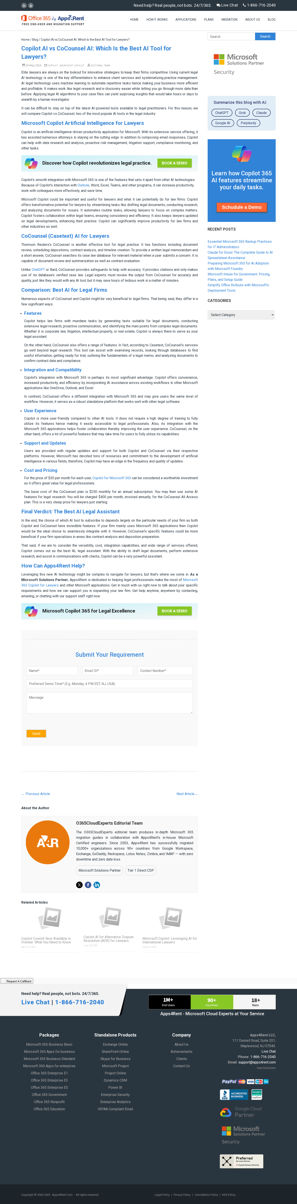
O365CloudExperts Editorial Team (109, 823)
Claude (261, 113)
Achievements (181, 1052)
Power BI (115, 1087)
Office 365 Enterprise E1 (49, 1073)
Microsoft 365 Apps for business (49, 1052)
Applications (185, 19)
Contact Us (181, 1066)
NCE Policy (228, 1194)
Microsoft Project (115, 1066)
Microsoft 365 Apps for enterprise (49, 1066)
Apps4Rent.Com (62, 1194)
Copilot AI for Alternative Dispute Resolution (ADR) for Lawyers (108, 939)
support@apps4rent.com (257, 1062)
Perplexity (248, 123)
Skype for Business (115, 1059)
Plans (209, 19)
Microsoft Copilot (72, 65)
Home (134, 19)
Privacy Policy (182, 1194)
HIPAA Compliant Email (115, 1109)
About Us (252, 19)
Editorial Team (100, 65)
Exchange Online (115, 1044)
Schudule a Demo (242, 207)
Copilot (53, 65)
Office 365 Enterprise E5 (49, 1087)
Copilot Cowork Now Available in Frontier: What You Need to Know (46, 940)
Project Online (115, 1073)
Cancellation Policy (207, 1194)
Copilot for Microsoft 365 (111, 478)
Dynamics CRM (115, 1080)
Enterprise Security (115, 1095)
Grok (242, 113)
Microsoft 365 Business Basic (49, 1044)
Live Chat (229, 5)
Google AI (222, 123)
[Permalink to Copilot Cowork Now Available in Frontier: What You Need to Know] (49, 918)
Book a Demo (174, 163)
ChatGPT (38, 270)
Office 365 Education (49, 1109)
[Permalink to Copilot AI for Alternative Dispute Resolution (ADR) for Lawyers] (109, 917)
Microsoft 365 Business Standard (49, 1059)
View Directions (266, 1068)
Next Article (187, 794)
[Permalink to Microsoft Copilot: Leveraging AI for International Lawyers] (170, 918)
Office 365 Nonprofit (49, 1102)
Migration (229, 19)
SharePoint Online (115, 1052)
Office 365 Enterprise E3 (49, 1080)
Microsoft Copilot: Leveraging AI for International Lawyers (169, 940)
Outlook (83, 185)
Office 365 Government (49, 1095)
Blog (271, 19)
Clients (181, 1059)
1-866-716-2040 (261, 5)
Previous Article (35, 794)
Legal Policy (162, 1194)
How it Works (157, 19)
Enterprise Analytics (115, 1102)
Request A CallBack (19, 981)
